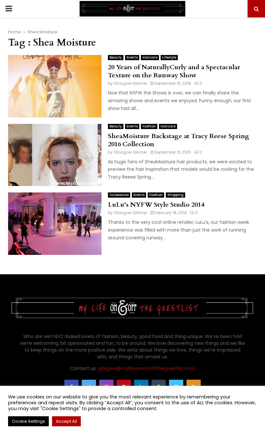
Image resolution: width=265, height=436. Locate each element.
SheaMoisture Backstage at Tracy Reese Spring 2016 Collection (178, 140)
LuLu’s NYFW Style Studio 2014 (156, 204)
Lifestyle (169, 57)
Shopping (175, 194)
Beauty (116, 57)
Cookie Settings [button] (28, 421)
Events (132, 57)
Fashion (149, 126)
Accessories (119, 194)
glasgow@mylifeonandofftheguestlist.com (146, 368)
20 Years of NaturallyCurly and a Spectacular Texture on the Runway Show (174, 71)
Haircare (150, 57)
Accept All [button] (66, 421)
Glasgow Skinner (130, 83)
